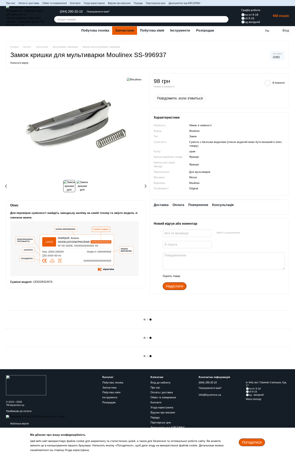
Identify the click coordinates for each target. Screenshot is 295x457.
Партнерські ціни (155, 3)
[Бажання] (259, 31)
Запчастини (124, 30)
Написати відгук (19, 62)
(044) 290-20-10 (71, 11)
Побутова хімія (152, 30)
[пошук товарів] (225, 19)
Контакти (75, 3)
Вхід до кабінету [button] (161, 382)
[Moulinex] (134, 79)
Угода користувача (94, 3)
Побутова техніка (95, 30)
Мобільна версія (19, 423)
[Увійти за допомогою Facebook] (244, 232)
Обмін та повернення (54, 3)
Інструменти (180, 30)
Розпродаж (205, 30)
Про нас (10, 3)
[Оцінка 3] (199, 276)
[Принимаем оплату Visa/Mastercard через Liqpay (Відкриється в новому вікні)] (35, 416)
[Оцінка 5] (212, 276)
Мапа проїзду (253, 399)
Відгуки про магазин (119, 3)
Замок (193, 136)
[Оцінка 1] (187, 276)
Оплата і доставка (28, 3)
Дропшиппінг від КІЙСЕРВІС (185, 3)
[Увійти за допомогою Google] (250, 232)
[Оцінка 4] (206, 276)
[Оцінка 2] (193, 276)
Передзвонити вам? (98, 11)
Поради (138, 3)
